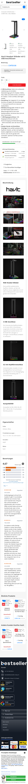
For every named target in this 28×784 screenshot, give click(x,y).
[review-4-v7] (7, 697)
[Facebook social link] (8, 171)
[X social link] (10, 171)
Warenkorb (6, 730)
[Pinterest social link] (12, 171)
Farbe (2, 77)
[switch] (3, 782)
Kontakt (5, 727)
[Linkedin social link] (14, 171)
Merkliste (5, 724)
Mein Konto (6, 722)
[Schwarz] (3, 81)
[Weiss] (8, 81)
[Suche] (24, 7)
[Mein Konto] (24, 2)
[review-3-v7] (7, 703)
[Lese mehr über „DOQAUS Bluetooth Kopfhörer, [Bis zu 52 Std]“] (3, 604)
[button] (2, 29)
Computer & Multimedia (7, 12)
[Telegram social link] (16, 171)
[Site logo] (13, 2)
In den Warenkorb (17, 85)
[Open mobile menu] (2, 2)
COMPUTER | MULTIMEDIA (8, 13)
